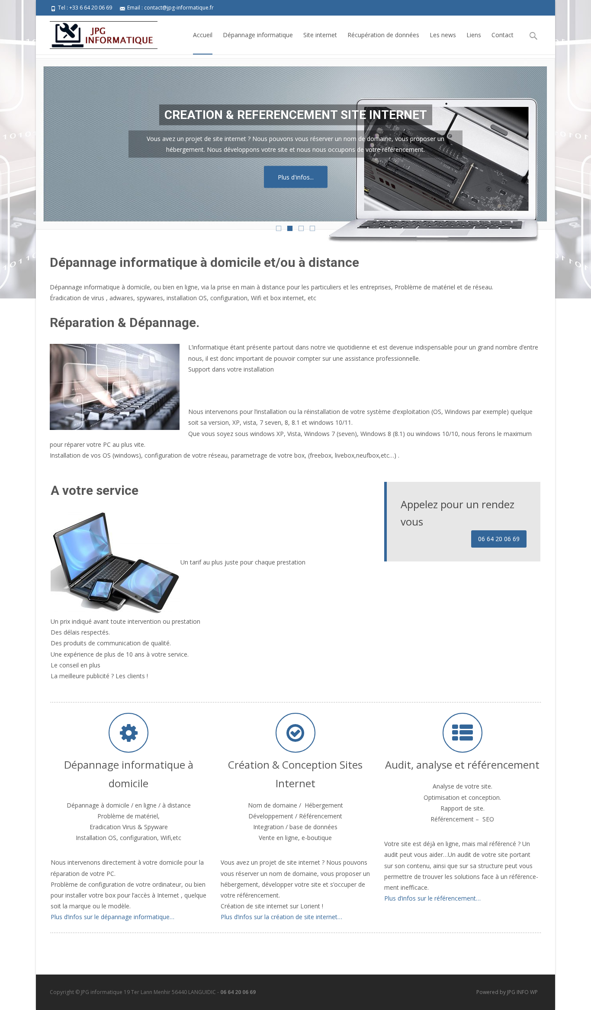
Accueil (202, 35)
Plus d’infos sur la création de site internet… (281, 917)
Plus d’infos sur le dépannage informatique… (112, 917)
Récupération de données (383, 35)
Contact (502, 35)
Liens (473, 35)
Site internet (320, 35)
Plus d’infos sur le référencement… (432, 898)
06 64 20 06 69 (499, 539)
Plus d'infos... (296, 177)
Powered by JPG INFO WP (507, 992)
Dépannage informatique (258, 35)
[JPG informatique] (96, 33)
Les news (443, 35)
